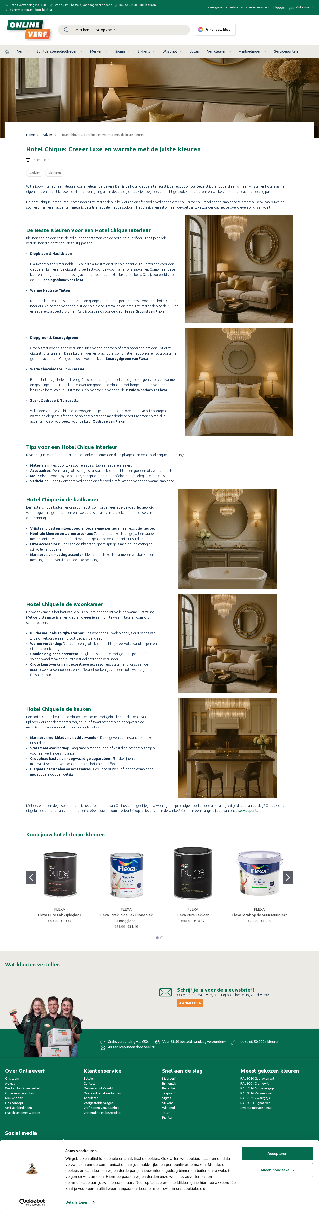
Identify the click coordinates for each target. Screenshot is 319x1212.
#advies (34, 172)
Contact (89, 1083)
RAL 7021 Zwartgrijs (255, 1098)
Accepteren (277, 1153)
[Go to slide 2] (288, 877)
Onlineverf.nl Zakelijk (99, 1088)
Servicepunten (286, 51)
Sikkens (144, 51)
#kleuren (54, 172)
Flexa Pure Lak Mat (193, 915)
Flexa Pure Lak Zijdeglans (59, 915)
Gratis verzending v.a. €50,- (28, 5)
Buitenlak (169, 1088)
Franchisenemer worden (22, 1112)
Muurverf (169, 1078)
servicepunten (249, 811)
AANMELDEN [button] (190, 1003)
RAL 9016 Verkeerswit (256, 1093)
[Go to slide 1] (31, 877)
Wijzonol (170, 51)
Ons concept (14, 1103)
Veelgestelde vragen (99, 1103)
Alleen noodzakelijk (277, 1170)
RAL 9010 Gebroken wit (257, 1078)
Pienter (167, 1117)
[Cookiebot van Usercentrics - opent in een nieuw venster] (32, 1202)
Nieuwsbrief (14, 1098)
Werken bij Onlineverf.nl (22, 1088)
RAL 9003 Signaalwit (255, 1103)
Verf (20, 51)
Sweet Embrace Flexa (256, 1107)
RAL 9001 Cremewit (254, 1083)
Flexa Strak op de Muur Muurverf (259, 915)
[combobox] (124, 30)
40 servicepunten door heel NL (31, 9)
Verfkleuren (216, 51)
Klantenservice (257, 7)
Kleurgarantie (217, 7)
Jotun (194, 51)
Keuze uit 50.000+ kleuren (137, 5)
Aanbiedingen (250, 51)
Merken (96, 51)
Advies (235, 7)
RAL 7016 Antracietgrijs (257, 1088)
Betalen (89, 1078)
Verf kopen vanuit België (102, 1107)
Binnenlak (169, 1083)
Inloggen (279, 7)
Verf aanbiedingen (18, 1107)
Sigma (120, 51)
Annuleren (91, 1098)
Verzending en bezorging (102, 1112)
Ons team (12, 1078)
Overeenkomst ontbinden (102, 1093)
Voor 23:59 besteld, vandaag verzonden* (83, 5)
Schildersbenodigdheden (57, 51)
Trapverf (168, 1093)
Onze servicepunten (19, 1093)
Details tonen (76, 1202)
